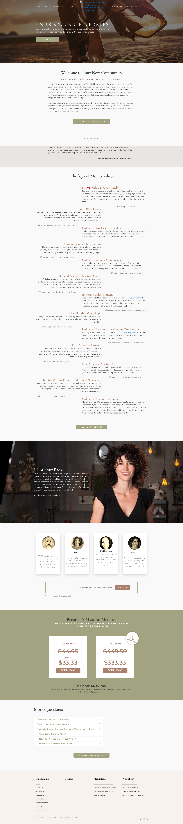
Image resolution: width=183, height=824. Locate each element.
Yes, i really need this (91, 427)
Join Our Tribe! (40, 810)
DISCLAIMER (75, 817)
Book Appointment (42, 806)
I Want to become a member (91, 121)
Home (38, 6)
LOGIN (143, 6)
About (47, 6)
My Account (39, 787)
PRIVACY (56, 817)
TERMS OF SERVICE (65, 817)
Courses (71, 6)
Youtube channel (135, 298)
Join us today (47, 40)
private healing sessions (128, 333)
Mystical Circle (40, 799)
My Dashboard (40, 791)
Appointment (131, 6)
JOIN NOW (122, 588)
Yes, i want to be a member (91, 755)
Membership (58, 6)
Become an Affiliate (42, 802)
